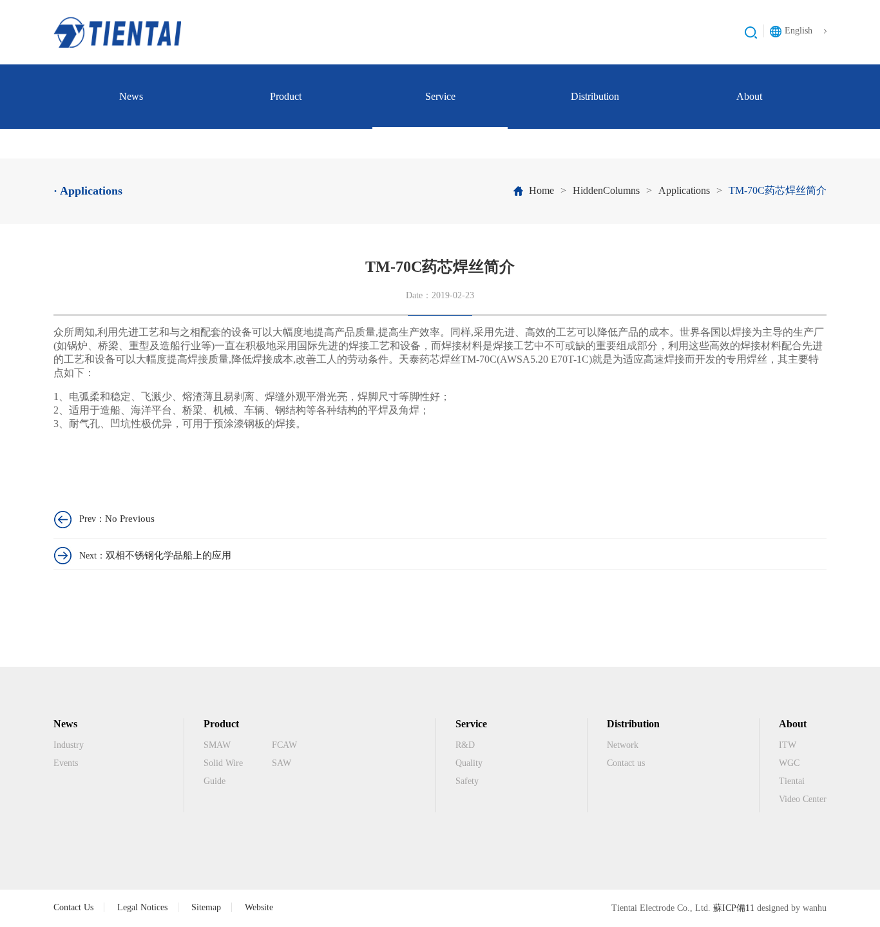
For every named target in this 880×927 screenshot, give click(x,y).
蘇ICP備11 (733, 908)
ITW (787, 745)
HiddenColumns (606, 190)
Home (541, 190)
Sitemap (206, 907)
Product (285, 96)
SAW (281, 763)
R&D (465, 745)
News (131, 96)
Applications (684, 190)
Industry (68, 745)
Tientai (792, 781)
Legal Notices (142, 907)
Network (622, 745)
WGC (789, 763)
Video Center (803, 799)
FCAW (284, 745)
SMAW (217, 745)
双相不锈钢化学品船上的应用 (168, 555)
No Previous (130, 518)
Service (440, 96)
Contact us (626, 763)
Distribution (595, 96)
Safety (467, 781)
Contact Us (73, 907)
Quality (469, 763)
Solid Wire (223, 763)
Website (259, 907)
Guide (214, 781)
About (749, 96)
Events (65, 763)
